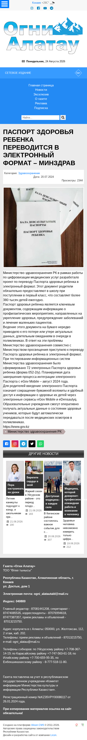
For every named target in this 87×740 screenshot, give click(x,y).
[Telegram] (51, 8)
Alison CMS (37, 725)
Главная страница (41, 85)
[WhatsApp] (40, 443)
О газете (41, 98)
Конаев (36, 2)
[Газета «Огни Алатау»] (43, 36)
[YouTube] (45, 8)
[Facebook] (38, 8)
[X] (32, 443)
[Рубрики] (4, 4)
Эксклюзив (41, 94)
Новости (41, 89)
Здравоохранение (29, 173)
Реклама (41, 103)
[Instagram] (32, 8)
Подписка (41, 108)
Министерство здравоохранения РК (35, 431)
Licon (53, 735)
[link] (16, 426)
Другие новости (43, 454)
